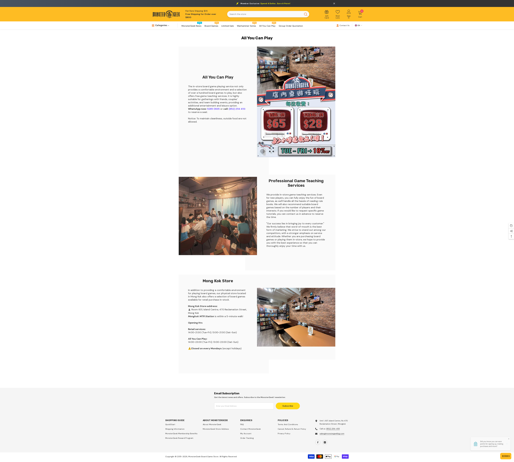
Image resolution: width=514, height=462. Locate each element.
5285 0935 (213, 108)
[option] (296, 317)
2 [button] (296, 342)
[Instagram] (324, 442)
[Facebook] (317, 442)
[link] (296, 102)
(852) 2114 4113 (237, 108)
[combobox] (264, 14)
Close (334, 3)
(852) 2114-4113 (333, 428)
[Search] (268, 14)
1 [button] (293, 342)
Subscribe (287, 405)
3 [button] (299, 342)
